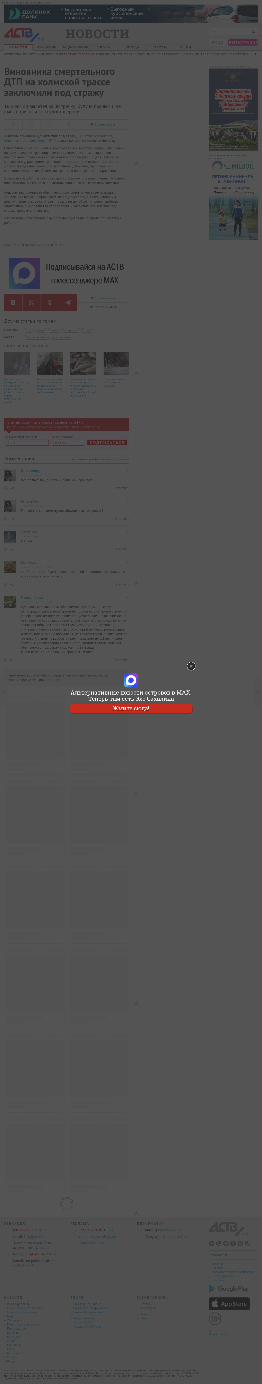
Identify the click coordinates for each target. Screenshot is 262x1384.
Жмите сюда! (131, 708)
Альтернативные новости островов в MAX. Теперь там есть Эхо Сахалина (131, 695)
